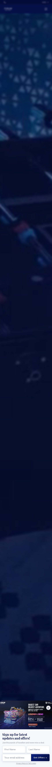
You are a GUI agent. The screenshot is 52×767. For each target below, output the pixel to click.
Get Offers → (40, 757)
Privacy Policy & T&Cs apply (26, 763)
